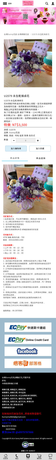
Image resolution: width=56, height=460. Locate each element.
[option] (28, 16)
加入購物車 (16, 148)
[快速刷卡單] (28, 327)
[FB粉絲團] (28, 351)
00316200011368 (16, 240)
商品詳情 (15, 158)
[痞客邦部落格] (28, 363)
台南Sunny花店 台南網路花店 (16, 34)
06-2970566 (17, 311)
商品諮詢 (41, 158)
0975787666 (11, 426)
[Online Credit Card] (28, 339)
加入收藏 (40, 148)
